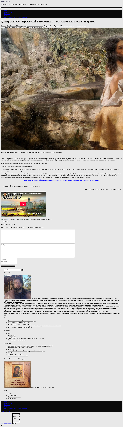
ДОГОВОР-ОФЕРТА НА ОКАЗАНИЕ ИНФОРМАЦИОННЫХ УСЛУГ (30, 346)
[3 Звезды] (17, 219)
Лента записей (12, 395)
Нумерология (12, 337)
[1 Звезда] (4, 219)
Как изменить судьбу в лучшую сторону (20, 327)
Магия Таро (11, 335)
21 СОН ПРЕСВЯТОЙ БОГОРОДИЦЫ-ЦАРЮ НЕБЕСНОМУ (103, 189)
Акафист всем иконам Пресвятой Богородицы (22, 321)
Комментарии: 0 (41, 27)
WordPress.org (12, 398)
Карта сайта (8, 12)
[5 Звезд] (31, 219)
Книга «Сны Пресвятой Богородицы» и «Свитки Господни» (26, 351)
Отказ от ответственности (16, 354)
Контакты (7, 14)
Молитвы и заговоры (46, 306)
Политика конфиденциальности (18, 356)
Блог (5, 15)
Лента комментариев (14, 397)
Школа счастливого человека (17, 340)
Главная (6, 10)
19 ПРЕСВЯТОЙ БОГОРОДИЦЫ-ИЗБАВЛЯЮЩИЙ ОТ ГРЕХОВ (21, 186)
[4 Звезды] (24, 219)
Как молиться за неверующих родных (19, 322)
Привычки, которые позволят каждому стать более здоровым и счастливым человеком (34, 326)
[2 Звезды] (10, 219)
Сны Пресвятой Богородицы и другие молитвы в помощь (25, 26)
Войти (10, 393)
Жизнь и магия (5, 1)
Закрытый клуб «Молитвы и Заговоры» (20, 347)
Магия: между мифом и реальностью (19, 324)
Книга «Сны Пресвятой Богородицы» (16, 17)
